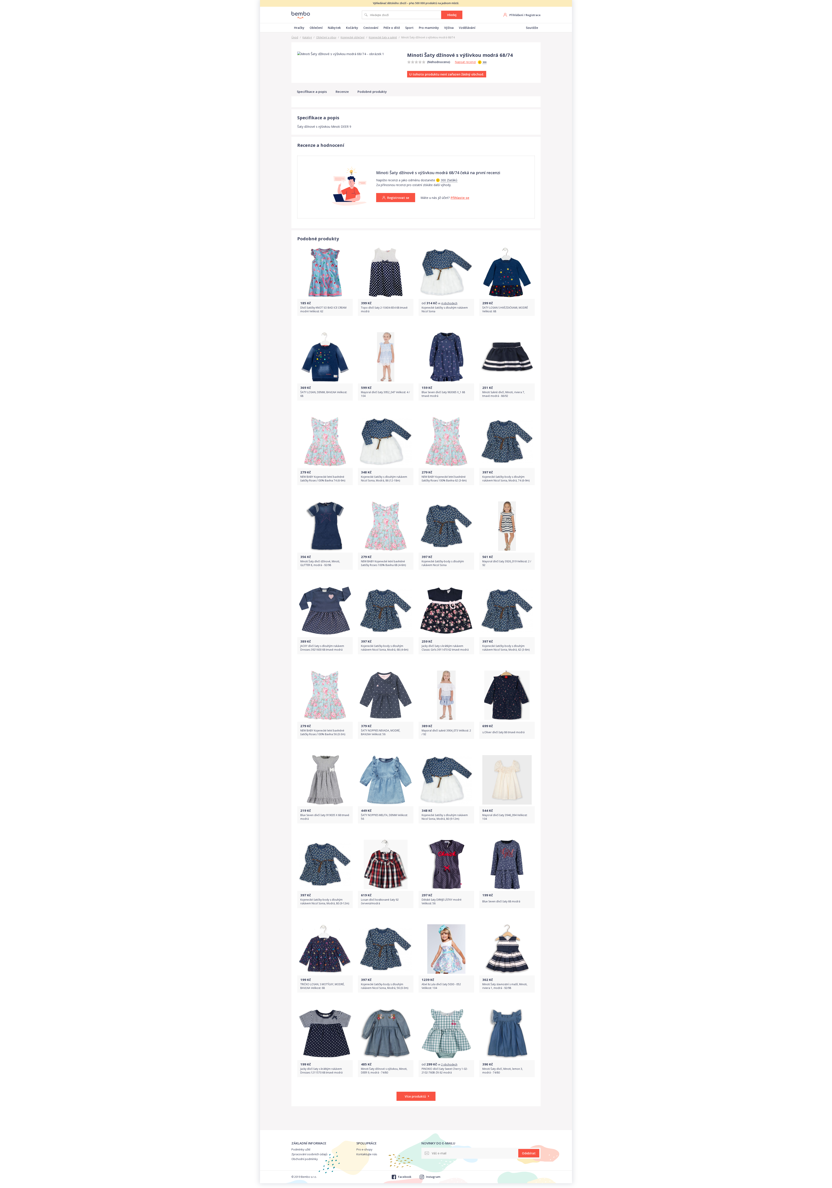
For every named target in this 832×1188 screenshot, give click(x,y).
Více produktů (415, 1096)
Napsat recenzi (465, 62)
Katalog (307, 37)
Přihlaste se (460, 197)
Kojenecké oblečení (352, 37)
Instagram (433, 1177)
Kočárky (352, 28)
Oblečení (316, 28)
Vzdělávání (467, 28)
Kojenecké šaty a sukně (383, 37)
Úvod (294, 37)
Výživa (449, 28)
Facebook (404, 1177)
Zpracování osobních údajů (309, 1154)
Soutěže (532, 28)
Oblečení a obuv (326, 37)
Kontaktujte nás (366, 1154)
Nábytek (334, 28)
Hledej (452, 15)
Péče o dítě (392, 28)
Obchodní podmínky (304, 1159)
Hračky (299, 28)
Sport (409, 28)
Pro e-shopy (364, 1149)
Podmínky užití (300, 1149)
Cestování (370, 28)
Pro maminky (429, 28)
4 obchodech (449, 303)
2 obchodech (449, 1064)
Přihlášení (516, 15)
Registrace (533, 15)
